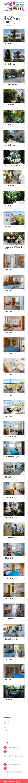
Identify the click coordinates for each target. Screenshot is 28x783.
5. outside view (10, 125)
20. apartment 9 (10, 436)
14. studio (8, 311)
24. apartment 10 (10, 517)
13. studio (8, 290)
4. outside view (10, 104)
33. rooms (8, 700)
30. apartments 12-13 (12, 639)
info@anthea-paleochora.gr (13, 747)
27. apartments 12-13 (12, 578)
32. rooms (8, 679)
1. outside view (10, 44)
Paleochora (6, 723)
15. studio (8, 332)
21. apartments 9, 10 (12, 457)
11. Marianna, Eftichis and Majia (13, 248)
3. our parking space (11, 84)
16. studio (8, 353)
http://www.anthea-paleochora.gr (14, 764)
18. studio (8, 395)
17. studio (8, 374)
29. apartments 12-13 (12, 619)
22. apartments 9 (10, 477)
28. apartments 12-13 (12, 598)
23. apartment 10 (10, 497)
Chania (5, 739)
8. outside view (10, 185)
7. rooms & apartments (13, 165)
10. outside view (10, 227)
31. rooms (8, 659)
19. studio (8, 416)
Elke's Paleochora (7, 736)
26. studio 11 (9, 558)
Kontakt (5, 727)
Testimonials (6, 725)
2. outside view (10, 64)
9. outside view (10, 206)
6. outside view (10, 145)
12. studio (8, 269)
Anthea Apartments (8, 721)
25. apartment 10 (10, 538)
